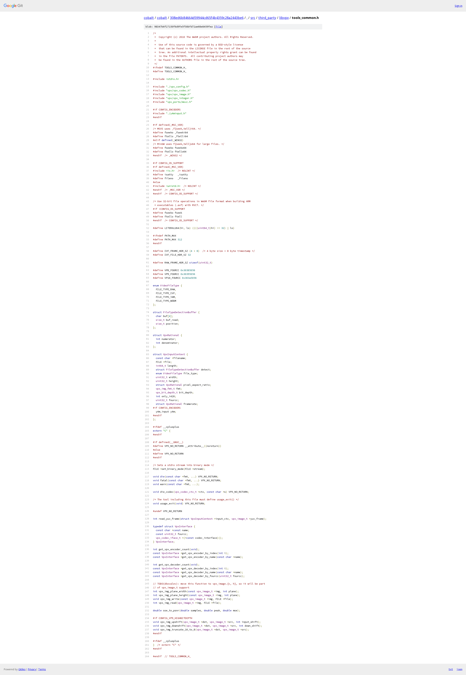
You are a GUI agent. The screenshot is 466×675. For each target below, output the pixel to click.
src (252, 17)
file (218, 26)
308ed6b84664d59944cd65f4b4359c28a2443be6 (207, 17)
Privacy (32, 669)
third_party (267, 17)
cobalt (149, 17)
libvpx (284, 17)
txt (451, 669)
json (459, 669)
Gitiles (21, 669)
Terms (42, 669)
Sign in (458, 5)
